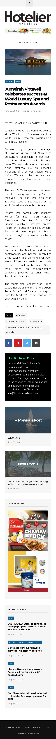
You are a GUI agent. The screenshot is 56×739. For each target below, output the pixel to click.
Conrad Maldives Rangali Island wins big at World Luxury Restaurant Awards (28, 483)
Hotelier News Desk (31, 111)
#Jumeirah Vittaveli (15, 321)
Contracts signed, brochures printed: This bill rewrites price (25, 649)
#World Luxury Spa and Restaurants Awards (24, 329)
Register (37, 727)
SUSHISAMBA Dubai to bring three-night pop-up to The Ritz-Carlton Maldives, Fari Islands (27, 626)
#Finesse (20, 315)
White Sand (14, 438)
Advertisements (13, 727)
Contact (26, 727)
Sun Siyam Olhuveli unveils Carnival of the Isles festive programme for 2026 (27, 696)
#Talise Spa (36, 321)
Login (46, 727)
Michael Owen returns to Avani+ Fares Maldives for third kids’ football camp (26, 672)
